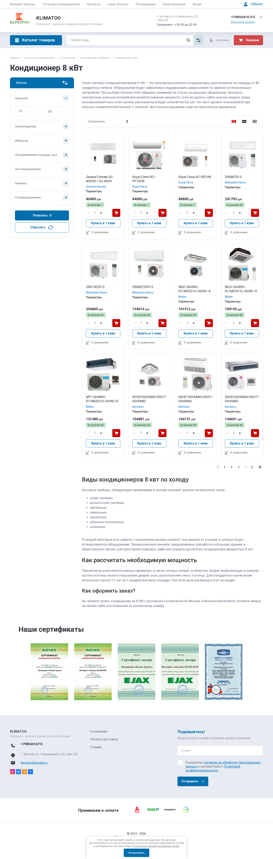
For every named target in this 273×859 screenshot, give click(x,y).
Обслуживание (146, 4)
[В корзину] (116, 213)
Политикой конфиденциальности (212, 768)
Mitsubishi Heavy (235, 182)
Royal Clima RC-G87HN (194, 177)
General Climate (96, 186)
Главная (15, 57)
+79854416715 (243, 17)
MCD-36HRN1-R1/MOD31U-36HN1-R (241, 289)
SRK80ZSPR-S (142, 287)
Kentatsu (138, 406)
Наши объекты (118, 4)
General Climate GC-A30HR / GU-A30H (100, 179)
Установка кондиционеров (61, 4)
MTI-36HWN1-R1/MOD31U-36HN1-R (102, 399)
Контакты (94, 4)
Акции (197, 4)
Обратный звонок (242, 22)
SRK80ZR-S (233, 177)
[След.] (252, 467)
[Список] (244, 121)
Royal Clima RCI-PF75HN (144, 179)
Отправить (189, 781)
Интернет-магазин (22, 4)
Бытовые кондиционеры (40, 57)
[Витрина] (234, 121)
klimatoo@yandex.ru (34, 763)
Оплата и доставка (104, 739)
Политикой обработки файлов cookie (156, 846)
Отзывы (96, 747)
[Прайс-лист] (255, 121)
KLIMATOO (48, 18)
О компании (98, 731)
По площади (67, 57)
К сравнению (100, 232)
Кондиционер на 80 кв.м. (95, 57)
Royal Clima (139, 186)
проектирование (174, 4)
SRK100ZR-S (95, 287)
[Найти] (188, 40)
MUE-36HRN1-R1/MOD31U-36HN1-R (194, 289)
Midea (182, 296)
